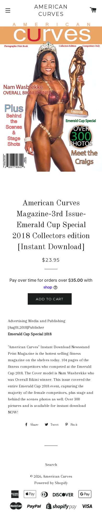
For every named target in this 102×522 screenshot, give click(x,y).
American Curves (51, 10)
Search (51, 464)
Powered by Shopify (51, 483)
